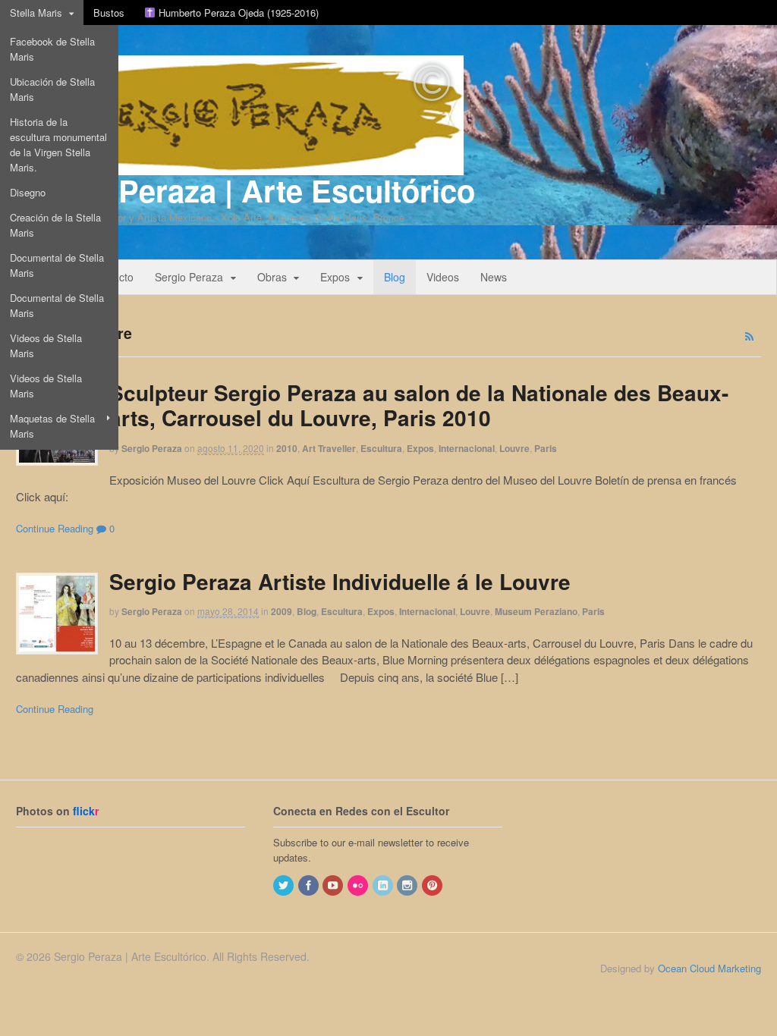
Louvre (514, 448)
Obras (272, 276)
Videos (442, 276)
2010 (286, 448)
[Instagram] (408, 885)
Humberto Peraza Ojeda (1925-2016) (237, 12)
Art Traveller (329, 448)
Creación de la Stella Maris (55, 225)
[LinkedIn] (384, 885)
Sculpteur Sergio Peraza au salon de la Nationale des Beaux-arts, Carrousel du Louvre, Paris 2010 (418, 405)
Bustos (108, 12)
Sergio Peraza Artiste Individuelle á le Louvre (340, 581)
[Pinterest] (433, 885)
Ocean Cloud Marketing (709, 968)
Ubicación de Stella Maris (52, 89)
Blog (394, 276)
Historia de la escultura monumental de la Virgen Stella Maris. (58, 144)
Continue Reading (54, 528)
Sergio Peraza (189, 276)
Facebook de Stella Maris (52, 49)
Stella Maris (36, 12)
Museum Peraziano (536, 611)
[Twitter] (284, 885)
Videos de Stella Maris (46, 345)
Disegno (28, 192)
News (493, 276)
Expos (335, 276)
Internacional (467, 448)
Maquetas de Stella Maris (52, 426)
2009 (281, 611)
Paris (545, 448)
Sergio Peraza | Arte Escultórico (245, 190)
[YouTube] (333, 885)
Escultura (381, 448)
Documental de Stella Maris (57, 265)
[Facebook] (309, 885)
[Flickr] (359, 885)
